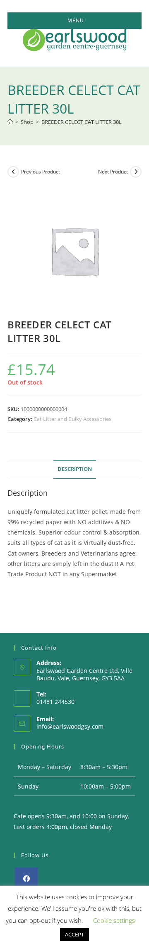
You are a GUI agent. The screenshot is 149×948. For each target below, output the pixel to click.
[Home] (10, 122)
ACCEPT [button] (74, 934)
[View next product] (136, 172)
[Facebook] (26, 878)
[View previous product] (13, 172)
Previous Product (40, 171)
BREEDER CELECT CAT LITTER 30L (81, 122)
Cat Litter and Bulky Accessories (72, 419)
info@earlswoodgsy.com (69, 726)
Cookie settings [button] (114, 920)
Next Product (113, 171)
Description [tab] (75, 469)
